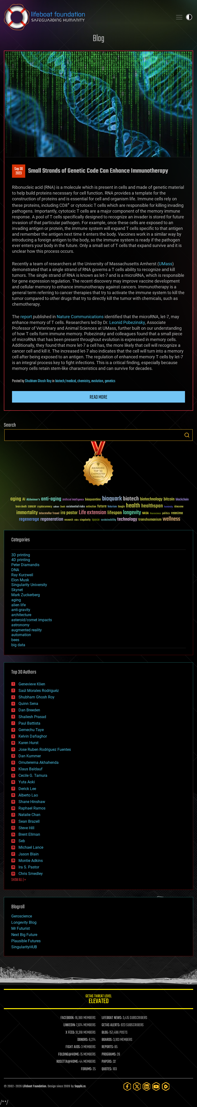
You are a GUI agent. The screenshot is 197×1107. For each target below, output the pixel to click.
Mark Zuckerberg (25, 595)
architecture (21, 615)
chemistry (83, 381)
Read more (98, 397)
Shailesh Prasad (32, 717)
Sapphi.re (80, 1086)
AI (23, 499)
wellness (171, 519)
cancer (32, 507)
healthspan (152, 506)
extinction (91, 506)
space (96, 520)
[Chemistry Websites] (98, 464)
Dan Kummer (29, 756)
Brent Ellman (29, 834)
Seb (21, 841)
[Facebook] (127, 1086)
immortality (27, 513)
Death (62, 507)
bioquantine (93, 499)
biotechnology (151, 499)
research (68, 520)
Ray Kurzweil (22, 575)
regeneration (51, 519)
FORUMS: (86, 1069)
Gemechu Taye (31, 729)
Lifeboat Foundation (34, 1086)
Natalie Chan (29, 814)
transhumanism (149, 519)
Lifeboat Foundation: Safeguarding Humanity (86, 17)
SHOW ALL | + (18, 880)
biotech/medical (65, 381)
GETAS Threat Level (98, 999)
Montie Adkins (30, 860)
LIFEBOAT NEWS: (112, 1018)
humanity (168, 507)
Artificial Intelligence (73, 499)
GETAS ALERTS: (111, 1025)
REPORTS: (108, 1047)
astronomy (20, 625)
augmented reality (26, 630)
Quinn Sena (28, 703)
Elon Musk (20, 580)
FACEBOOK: (67, 1018)
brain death (21, 506)
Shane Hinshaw (31, 801)
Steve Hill (26, 828)
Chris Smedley (30, 873)
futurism (112, 507)
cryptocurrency (44, 506)
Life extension (92, 513)
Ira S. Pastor (28, 867)
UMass (165, 263)
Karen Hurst (28, 742)
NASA (145, 513)
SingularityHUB (24, 947)
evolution (97, 381)
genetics (110, 381)
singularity (85, 520)
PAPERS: (107, 1062)
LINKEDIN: (69, 1025)
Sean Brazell (29, 821)
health (133, 505)
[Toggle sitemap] (179, 17)
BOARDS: (107, 1040)
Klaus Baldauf (30, 769)
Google (121, 506)
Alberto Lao (28, 795)
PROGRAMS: (109, 1054)
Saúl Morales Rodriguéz (38, 690)
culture (56, 507)
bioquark (112, 498)
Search (187, 435)
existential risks (75, 507)
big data (18, 645)
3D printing (20, 555)
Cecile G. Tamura (32, 775)
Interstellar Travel (49, 513)
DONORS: (82, 1040)
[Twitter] (137, 1086)
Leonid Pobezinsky (127, 322)
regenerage (29, 519)
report (26, 316)
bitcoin (169, 499)
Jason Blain (28, 854)
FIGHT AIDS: (73, 1047)
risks (76, 520)
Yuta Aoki (26, 782)
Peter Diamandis (25, 565)
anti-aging (51, 499)
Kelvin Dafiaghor (32, 736)
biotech (131, 499)
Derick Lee (27, 788)
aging (15, 499)
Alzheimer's (33, 500)
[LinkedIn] (146, 1086)
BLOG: (105, 1033)
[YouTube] (156, 1086)
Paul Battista (29, 723)
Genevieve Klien (31, 684)
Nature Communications (80, 316)
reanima (177, 513)
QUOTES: (107, 1069)
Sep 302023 (18, 171)
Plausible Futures (26, 941)
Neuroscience (155, 513)
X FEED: (70, 1033)
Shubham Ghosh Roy (38, 381)
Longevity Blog (24, 922)
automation (21, 635)
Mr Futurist (20, 928)
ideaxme (178, 507)
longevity (132, 513)
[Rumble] (166, 1086)
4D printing (20, 559)
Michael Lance (30, 847)
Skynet (17, 590)
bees (15, 640)
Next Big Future (24, 934)
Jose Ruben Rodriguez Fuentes (44, 749)
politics (166, 513)
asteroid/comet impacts (31, 620)
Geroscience (21, 916)
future (101, 506)
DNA (15, 570)
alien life (18, 605)
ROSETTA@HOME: (67, 1062)
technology (127, 519)
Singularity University (29, 584)
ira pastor (69, 513)
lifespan (114, 513)
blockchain (182, 500)
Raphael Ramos (31, 808)
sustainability (108, 520)
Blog (98, 39)
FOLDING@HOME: (69, 1054)
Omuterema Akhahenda (38, 762)
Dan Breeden (29, 710)
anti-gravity (20, 609)
